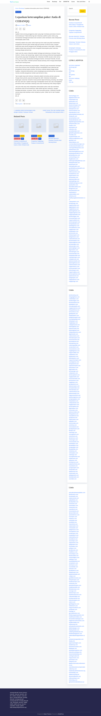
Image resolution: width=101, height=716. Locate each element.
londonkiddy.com (73, 672)
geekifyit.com (72, 140)
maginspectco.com (74, 279)
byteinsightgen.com (74, 248)
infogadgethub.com (74, 297)
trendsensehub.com (74, 598)
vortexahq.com (73, 520)
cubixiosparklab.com (74, 345)
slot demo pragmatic (74, 65)
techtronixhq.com (73, 295)
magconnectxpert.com (75, 360)
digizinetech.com (73, 250)
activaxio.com (72, 568)
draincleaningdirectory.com (76, 151)
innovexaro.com (73, 410)
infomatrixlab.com (74, 389)
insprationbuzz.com (74, 112)
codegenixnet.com (74, 259)
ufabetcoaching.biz (74, 674)
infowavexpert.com (74, 235)
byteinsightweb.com (74, 211)
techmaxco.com (73, 565)
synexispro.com (73, 659)
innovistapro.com (73, 553)
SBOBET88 (17, 138)
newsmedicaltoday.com (75, 654)
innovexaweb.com (74, 441)
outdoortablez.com (74, 194)
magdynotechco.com (74, 308)
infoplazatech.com (74, 315)
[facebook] (16, 29)
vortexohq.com (73, 583)
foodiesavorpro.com (74, 581)
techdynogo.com (73, 203)
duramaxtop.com (73, 177)
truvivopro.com (73, 516)
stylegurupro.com (73, 572)
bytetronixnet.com (74, 276)
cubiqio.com (72, 576)
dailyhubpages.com (74, 628)
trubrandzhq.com (73, 537)
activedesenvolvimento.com (76, 626)
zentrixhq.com (73, 425)
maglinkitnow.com (74, 209)
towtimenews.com (74, 149)
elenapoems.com (73, 170)
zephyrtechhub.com (74, 464)
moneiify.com (72, 134)
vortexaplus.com (73, 453)
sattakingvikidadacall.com (76, 631)
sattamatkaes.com (74, 142)
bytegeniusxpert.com (74, 317)
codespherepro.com (74, 257)
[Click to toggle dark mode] (89, 2)
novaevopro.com (73, 533)
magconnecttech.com (75, 607)
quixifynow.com (73, 417)
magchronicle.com (74, 205)
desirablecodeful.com (75, 186)
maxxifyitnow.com (74, 415)
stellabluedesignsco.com (75, 183)
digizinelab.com (73, 369)
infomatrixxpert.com (74, 337)
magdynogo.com (73, 281)
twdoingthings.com (74, 181)
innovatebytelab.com (74, 319)
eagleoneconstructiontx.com (76, 620)
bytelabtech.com (73, 304)
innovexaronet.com (74, 339)
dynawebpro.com (73, 445)
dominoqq (71, 71)
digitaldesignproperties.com (76, 121)
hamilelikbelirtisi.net (74, 561)
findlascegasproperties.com (76, 615)
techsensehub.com (74, 302)
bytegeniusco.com (74, 237)
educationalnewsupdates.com (77, 492)
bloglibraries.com (73, 159)
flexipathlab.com (73, 449)
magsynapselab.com (74, 214)
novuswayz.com (73, 546)
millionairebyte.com (74, 678)
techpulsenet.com (74, 363)
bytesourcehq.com (74, 328)
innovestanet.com (74, 427)
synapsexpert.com (74, 467)
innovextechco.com (74, 349)
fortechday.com (73, 680)
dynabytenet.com (73, 384)
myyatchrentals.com (74, 136)
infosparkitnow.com (74, 310)
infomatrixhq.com (73, 343)
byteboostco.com (73, 356)
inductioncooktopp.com (75, 652)
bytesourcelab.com (74, 412)
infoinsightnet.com (74, 326)
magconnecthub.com (74, 395)
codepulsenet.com (74, 402)
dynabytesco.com (74, 570)
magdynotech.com (74, 404)
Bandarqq (21, 8)
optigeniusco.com (74, 529)
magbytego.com (73, 323)
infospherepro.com (74, 579)
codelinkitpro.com (74, 298)
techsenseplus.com (74, 240)
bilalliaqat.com (73, 648)
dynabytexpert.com (74, 428)
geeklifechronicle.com (75, 578)
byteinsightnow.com (74, 263)
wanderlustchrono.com (75, 594)
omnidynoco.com (73, 462)
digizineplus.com (73, 408)
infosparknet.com (73, 414)
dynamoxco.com (73, 438)
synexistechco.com (74, 515)
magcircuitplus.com (74, 272)
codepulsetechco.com (75, 332)
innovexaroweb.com (74, 378)
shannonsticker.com (74, 110)
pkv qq (20, 692)
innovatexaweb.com (74, 306)
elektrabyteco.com (74, 358)
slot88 (25, 702)
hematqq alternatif (23, 700)
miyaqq (17, 705)
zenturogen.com (73, 440)
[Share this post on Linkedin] (24, 29)
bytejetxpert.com (73, 277)
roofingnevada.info (74, 656)
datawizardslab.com (74, 574)
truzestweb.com (73, 466)
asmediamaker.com (74, 131)
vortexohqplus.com (74, 557)
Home (16, 8)
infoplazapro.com (73, 231)
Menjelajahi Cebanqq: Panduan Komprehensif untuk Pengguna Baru (77, 49)
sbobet (14, 695)
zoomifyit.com (72, 479)
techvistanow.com (74, 341)
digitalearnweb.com (74, 97)
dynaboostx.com (73, 550)
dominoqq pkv (73, 67)
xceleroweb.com (73, 473)
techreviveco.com (74, 380)
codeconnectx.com (74, 336)
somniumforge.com (74, 157)
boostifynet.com (73, 539)
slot (25, 694)
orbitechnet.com (73, 458)
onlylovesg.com (73, 624)
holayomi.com (73, 661)
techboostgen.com (74, 300)
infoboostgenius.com (74, 242)
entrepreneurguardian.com (76, 639)
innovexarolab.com (74, 253)
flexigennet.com (73, 188)
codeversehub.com (74, 391)
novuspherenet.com (74, 456)
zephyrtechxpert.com (74, 365)
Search (71, 8)
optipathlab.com (73, 500)
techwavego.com (73, 371)
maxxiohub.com (73, 524)
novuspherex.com (74, 531)
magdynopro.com (73, 229)
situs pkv (12, 694)
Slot (22, 138)
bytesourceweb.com (74, 261)
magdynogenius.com (74, 212)
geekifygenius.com (74, 604)
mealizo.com (72, 125)
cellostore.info (73, 129)
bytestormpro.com (74, 592)
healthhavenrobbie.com (75, 617)
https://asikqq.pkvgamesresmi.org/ (18, 707)
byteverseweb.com (74, 393)
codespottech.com (74, 201)
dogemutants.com (74, 175)
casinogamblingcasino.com (76, 147)
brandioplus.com (73, 443)
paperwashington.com (75, 643)
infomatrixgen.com (74, 251)
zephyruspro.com (73, 419)
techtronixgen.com (74, 216)
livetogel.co (72, 611)
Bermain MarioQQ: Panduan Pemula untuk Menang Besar (55, 140)
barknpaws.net (73, 127)
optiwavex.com (73, 460)
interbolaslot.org (73, 99)
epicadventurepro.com (75, 585)
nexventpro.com (73, 541)
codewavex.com (73, 354)
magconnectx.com (74, 657)
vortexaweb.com (73, 528)
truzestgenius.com (74, 362)
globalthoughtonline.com (75, 133)
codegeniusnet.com (74, 324)
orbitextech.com (73, 605)
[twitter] (20, 29)
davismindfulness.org (75, 676)
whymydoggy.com (74, 95)
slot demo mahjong (74, 78)
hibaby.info (72, 641)
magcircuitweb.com (74, 220)
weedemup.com (73, 644)
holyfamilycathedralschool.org (77, 670)
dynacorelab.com (73, 513)
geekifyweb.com (73, 313)
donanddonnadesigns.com (76, 618)
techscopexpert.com (74, 222)
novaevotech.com (74, 347)
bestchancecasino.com (75, 646)
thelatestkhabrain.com (75, 120)
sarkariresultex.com (74, 123)
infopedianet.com (73, 401)
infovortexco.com (73, 367)
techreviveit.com (73, 233)
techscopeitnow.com (74, 274)
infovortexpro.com (74, 270)
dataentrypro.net (73, 103)
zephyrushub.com (74, 498)
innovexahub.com (74, 511)
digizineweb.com (73, 334)
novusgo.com (72, 591)
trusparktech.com (73, 535)
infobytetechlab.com (74, 255)
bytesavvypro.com (74, 246)
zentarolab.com (73, 469)
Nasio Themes (47, 714)
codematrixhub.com (74, 238)
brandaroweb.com (74, 477)
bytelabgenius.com (74, 225)
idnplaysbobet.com (74, 630)
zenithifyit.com (73, 522)
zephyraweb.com (73, 526)
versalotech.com (73, 563)
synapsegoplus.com (74, 399)
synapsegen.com (73, 447)
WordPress (61, 714)
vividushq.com (73, 451)
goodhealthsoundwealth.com (77, 168)
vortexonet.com (73, 507)
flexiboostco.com (73, 494)
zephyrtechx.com (73, 542)
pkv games (19, 103)
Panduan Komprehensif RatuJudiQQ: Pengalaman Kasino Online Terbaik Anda (21, 143)
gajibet (21, 705)
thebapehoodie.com (74, 162)
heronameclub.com (74, 190)
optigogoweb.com (74, 475)
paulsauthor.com (73, 185)
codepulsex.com (73, 373)
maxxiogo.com (73, 432)
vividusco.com (73, 518)
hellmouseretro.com (74, 172)
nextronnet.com (73, 436)
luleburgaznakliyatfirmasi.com (77, 160)
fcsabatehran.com (74, 173)
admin (29, 25)
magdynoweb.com (74, 376)
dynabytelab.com (73, 502)
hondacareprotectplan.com (76, 146)
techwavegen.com (74, 244)
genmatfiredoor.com (74, 613)
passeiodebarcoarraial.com (76, 114)
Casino (22, 135)
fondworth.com (73, 116)
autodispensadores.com (75, 650)
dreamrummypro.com (75, 105)
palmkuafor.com (73, 101)
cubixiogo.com (73, 454)
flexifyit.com (72, 430)
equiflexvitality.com (74, 622)
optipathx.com (73, 421)
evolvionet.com (73, 503)
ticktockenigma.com (74, 600)
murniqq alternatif (18, 697)
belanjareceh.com (74, 108)
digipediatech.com (74, 207)
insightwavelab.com (74, 587)
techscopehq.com (74, 406)
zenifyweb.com (73, 609)
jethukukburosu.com (74, 155)
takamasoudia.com (74, 179)
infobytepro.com (73, 321)
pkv (70, 69)
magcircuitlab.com (74, 352)
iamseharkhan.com (74, 118)
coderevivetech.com (74, 264)
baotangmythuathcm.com (76, 153)
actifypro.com (72, 548)
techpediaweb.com (74, 224)
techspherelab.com (74, 388)
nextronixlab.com (73, 423)
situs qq (71, 82)
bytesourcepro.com (74, 386)
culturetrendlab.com (74, 596)
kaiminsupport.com (74, 107)
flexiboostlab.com (73, 555)
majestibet (12, 705)
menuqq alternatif (14, 692)
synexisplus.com (73, 505)
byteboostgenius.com (75, 397)
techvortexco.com (74, 311)
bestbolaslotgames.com (75, 633)
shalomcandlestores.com (76, 138)
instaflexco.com (73, 552)
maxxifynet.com (73, 509)
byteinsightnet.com (74, 330)
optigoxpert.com (73, 544)
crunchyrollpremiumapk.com (76, 144)
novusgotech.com (74, 434)
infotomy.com (72, 196)
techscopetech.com (74, 375)
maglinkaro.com (73, 382)
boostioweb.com (73, 496)
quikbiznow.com (73, 471)
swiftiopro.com (73, 559)
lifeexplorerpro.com (74, 589)
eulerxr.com (72, 602)
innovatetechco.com (74, 227)
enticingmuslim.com (74, 166)
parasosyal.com (73, 164)
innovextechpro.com (74, 218)
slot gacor (19, 695)
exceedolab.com (73, 566)
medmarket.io (72, 192)
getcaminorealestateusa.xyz (76, 682)
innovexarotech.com (74, 268)
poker (70, 80)
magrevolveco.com (74, 266)
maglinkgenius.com (74, 350)
